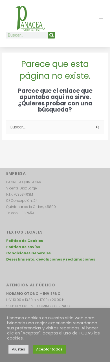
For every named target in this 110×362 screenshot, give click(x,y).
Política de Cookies (24, 240)
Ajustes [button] (18, 349)
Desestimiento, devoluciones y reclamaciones (50, 259)
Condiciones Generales (28, 253)
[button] (101, 18)
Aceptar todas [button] (49, 349)
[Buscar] (51, 35)
